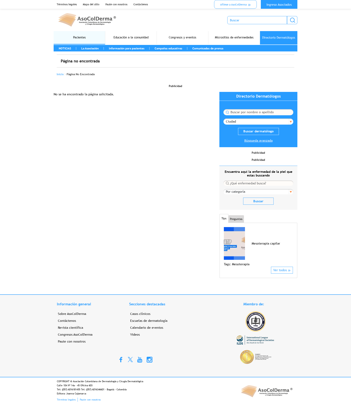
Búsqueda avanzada (258, 141)
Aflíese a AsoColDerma (233, 4)
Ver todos (280, 270)
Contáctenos (140, 4)
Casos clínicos (140, 314)
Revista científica (70, 328)
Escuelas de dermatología (148, 321)
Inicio (60, 74)
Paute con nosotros (116, 4)
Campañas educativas (168, 48)
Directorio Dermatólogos (278, 37)
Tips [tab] (223, 218)
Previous (226, 246)
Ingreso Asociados (279, 5)
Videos (135, 334)
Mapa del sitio (91, 4)
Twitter (130, 359)
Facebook (121, 359)
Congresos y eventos (182, 37)
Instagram (149, 359)
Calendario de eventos (146, 328)
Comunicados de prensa (207, 48)
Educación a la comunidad (131, 37)
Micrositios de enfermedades (234, 37)
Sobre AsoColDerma (72, 314)
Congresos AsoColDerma (75, 334)
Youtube (140, 359)
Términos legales (67, 4)
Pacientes (79, 37)
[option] (258, 247)
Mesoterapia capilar (266, 243)
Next (290, 246)
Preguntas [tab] (236, 219)
